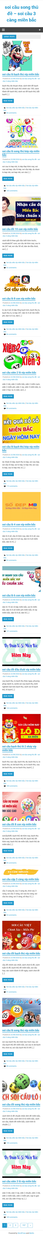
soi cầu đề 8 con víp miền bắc (19, 824)
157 (24, 1225)
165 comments (11, 191)
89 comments (11, 863)
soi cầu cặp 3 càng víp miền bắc (20, 879)
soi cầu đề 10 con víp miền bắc (20, 229)
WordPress (22, 1233)
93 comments (11, 915)
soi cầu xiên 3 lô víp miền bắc (19, 1181)
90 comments (11, 408)
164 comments (11, 708)
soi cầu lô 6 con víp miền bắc (18, 595)
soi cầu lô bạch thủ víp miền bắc (20, 74)
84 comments (11, 113)
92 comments (11, 268)
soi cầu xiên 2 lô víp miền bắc (19, 372)
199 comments (11, 1143)
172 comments (11, 486)
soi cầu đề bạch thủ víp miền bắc (21, 953)
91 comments (11, 992)
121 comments (11, 631)
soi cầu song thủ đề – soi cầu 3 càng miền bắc (21, 14)
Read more (8, 101)
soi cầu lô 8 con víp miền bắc (18, 298)
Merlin (31, 1233)
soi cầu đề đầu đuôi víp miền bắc (21, 669)
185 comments (11, 1217)
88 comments (11, 1066)
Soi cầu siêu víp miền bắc (15, 108)
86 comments (11, 334)
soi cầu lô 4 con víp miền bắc (18, 524)
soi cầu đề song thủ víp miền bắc (21, 1104)
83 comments (11, 560)
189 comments (11, 786)
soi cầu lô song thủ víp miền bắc (20, 1030)
